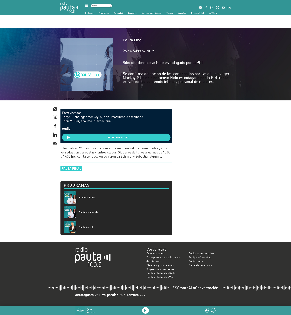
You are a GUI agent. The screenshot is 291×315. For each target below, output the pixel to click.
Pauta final (71, 168)
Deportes (182, 13)
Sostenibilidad (197, 13)
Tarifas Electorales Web (160, 277)
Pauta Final (133, 40)
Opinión (169, 13)
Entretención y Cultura (151, 13)
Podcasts (89, 13)
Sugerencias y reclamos (160, 269)
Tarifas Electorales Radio (161, 273)
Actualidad (118, 13)
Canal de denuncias (200, 265)
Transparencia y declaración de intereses (163, 259)
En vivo (90, 309)
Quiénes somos (155, 253)
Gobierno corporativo (201, 253)
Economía (132, 13)
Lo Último (213, 13)
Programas (104, 13)
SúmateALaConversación (195, 288)
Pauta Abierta (86, 226)
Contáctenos (196, 261)
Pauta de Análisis (88, 212)
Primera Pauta (87, 197)
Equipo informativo (200, 257)
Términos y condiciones (160, 265)
